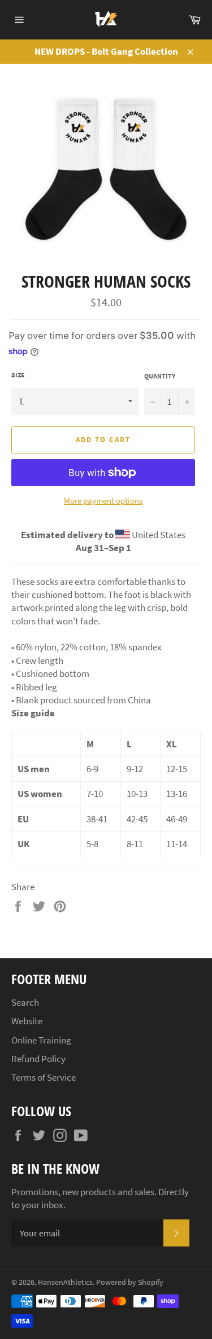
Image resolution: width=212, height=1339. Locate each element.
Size (18, 375)
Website (26, 1021)
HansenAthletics (65, 1282)
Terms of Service (43, 1077)
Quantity (159, 376)
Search (25, 1002)
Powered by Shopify (129, 1282)
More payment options (103, 500)
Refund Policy (38, 1058)
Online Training (41, 1040)
